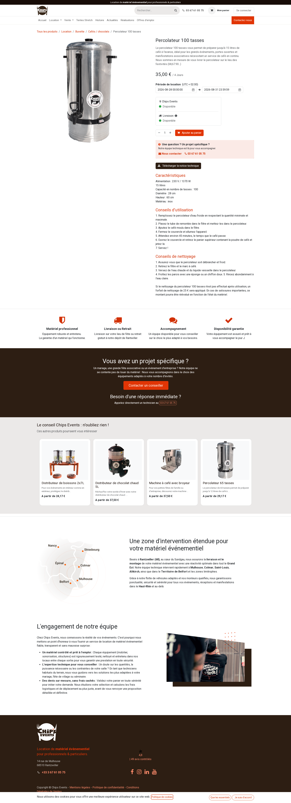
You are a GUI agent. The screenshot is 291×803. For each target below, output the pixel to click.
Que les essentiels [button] (220, 797)
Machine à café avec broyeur (169, 483)
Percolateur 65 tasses (218, 483)
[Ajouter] (171, 133)
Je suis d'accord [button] (243, 797)
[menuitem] (42, 20)
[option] (145, 472)
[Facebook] (132, 771)
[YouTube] (154, 771)
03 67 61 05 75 (194, 10)
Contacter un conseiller (146, 385)
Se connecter (243, 10)
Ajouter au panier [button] (191, 132)
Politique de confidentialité (108, 787)
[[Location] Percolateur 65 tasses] (226, 460)
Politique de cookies (162, 797)
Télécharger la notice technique (180, 165)
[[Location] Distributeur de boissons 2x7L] (65, 460)
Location (66, 31)
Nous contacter (172, 153)
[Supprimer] (159, 133)
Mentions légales (80, 787)
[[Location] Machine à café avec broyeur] (172, 460)
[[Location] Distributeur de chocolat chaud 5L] (118, 460)
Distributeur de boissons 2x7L (63, 483)
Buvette (79, 31)
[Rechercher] (176, 10)
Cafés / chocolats (98, 31)
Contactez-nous (243, 20)
